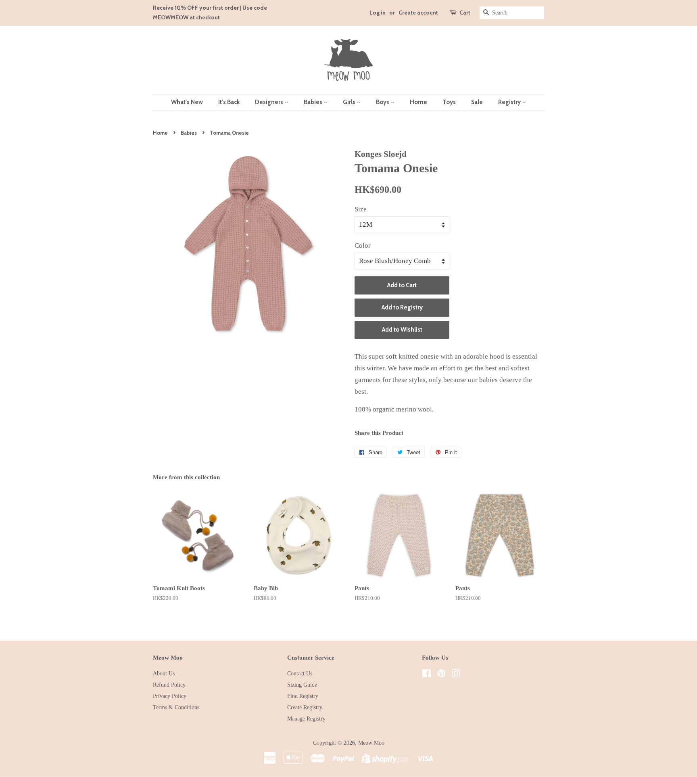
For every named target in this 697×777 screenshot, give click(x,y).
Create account (418, 12)
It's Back (229, 102)
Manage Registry (306, 718)
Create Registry (304, 707)
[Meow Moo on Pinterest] (441, 675)
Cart (464, 12)
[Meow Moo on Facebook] (426, 675)
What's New (187, 102)
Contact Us (299, 673)
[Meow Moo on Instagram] (455, 675)
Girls (350, 102)
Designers (269, 102)
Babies (313, 102)
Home (418, 102)
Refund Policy (169, 684)
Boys (383, 102)
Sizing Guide (302, 684)
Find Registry (302, 696)
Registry (510, 102)
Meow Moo (371, 742)
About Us (164, 673)
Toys (449, 102)
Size (361, 209)
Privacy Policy (169, 696)
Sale (477, 102)
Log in (377, 12)
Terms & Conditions (176, 707)
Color (363, 245)
